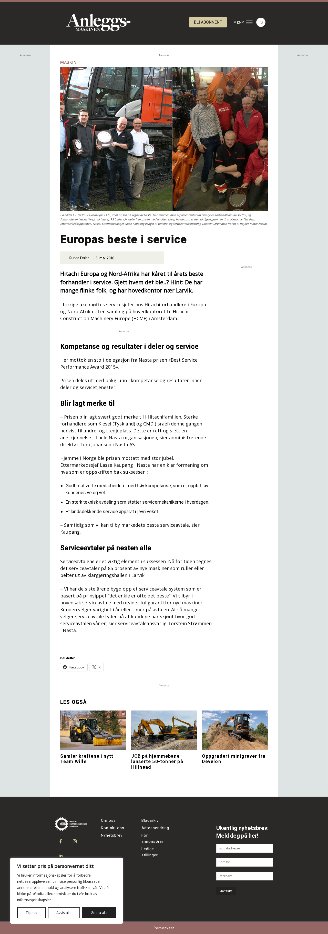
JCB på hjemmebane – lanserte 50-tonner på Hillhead (157, 761)
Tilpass (31, 912)
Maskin (68, 62)
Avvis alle (63, 912)
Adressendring (155, 828)
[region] (66, 891)
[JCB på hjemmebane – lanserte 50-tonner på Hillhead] (164, 730)
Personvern (164, 928)
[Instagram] (74, 841)
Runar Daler (79, 257)
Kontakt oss (112, 828)
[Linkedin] (60, 855)
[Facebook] (60, 841)
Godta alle (99, 912)
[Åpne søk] (260, 22)
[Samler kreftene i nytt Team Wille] (93, 730)
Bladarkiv (150, 820)
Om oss (108, 820)
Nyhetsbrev (111, 835)
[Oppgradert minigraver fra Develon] (235, 730)
